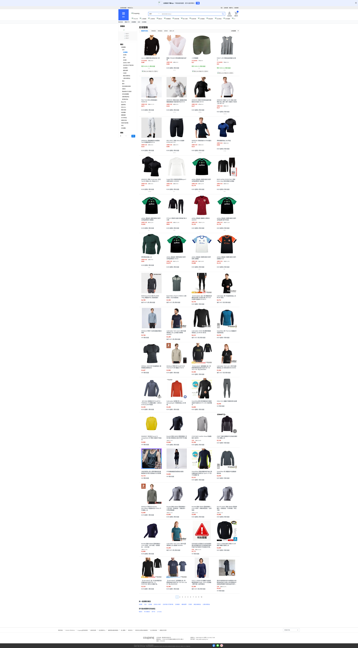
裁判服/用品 (125, 99)
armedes (159, 611)
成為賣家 (236, 7)
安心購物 (123, 630)
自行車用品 (124, 117)
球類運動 (133, 22)
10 (201, 597)
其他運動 (123, 128)
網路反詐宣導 (163, 630)
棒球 (123, 81)
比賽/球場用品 (126, 78)
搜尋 (133, 136)
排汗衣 (153, 611)
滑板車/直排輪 (124, 123)
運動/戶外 (127, 22)
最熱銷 (166, 31)
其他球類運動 (125, 94)
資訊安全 (130, 630)
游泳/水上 (123, 107)
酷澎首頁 (120, 22)
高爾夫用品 (124, 120)
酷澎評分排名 (144, 31)
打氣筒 (124, 73)
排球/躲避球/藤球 (126, 86)
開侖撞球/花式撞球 (126, 91)
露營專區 (123, 104)
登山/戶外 (123, 102)
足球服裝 (144, 22)
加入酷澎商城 (153, 630)
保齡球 (123, 89)
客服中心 (231, 7)
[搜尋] (223, 14)
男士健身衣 (147, 611)
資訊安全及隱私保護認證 (141, 630)
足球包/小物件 (126, 62)
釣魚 (122, 125)
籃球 (123, 83)
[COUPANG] (148, 638)
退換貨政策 (93, 630)
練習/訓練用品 (126, 76)
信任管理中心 (102, 630)
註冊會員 (226, 7)
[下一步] (205, 597)
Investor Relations (70, 630)
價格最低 (153, 31)
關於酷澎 (60, 630)
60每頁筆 (233, 31)
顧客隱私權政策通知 (113, 630)
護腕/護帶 (125, 70)
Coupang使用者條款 (82, 630)
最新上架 (172, 31)
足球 (139, 22)
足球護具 (125, 68)
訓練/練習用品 (125, 97)
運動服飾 (123, 115)
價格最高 (160, 31)
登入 (222, 7)
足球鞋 (124, 55)
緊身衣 (140, 611)
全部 (150, 14)
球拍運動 (123, 112)
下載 (198, 3)
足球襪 (124, 60)
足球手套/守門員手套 (128, 65)
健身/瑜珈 (123, 110)
